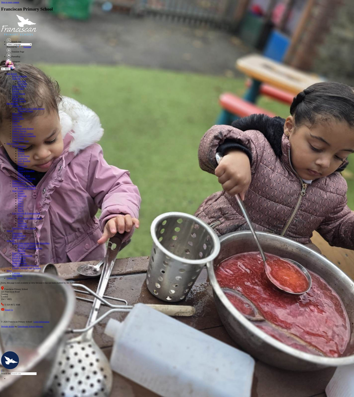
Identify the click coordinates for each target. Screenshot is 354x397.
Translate (27, 47)
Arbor (14, 123)
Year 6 (20, 211)
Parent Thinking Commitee (24, 136)
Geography (23, 166)
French (21, 163)
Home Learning (19, 183)
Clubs (20, 216)
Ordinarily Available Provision (25, 265)
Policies (15, 91)
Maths (20, 148)
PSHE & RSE (24, 176)
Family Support (19, 258)
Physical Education (26, 171)
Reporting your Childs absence (31, 108)
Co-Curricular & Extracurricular (26, 213)
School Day (17, 113)
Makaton (21, 251)
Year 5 (20, 208)
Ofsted (15, 96)
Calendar (16, 273)
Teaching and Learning (22, 181)
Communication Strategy (23, 128)
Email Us (9, 310)
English (21, 151)
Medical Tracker (19, 131)
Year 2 (20, 201)
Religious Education (26, 178)
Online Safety (18, 118)
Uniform (16, 121)
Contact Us (11, 278)
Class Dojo (17, 126)
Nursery (21, 193)
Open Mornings (19, 236)
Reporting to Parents (27, 188)
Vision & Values (19, 86)
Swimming (22, 226)
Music (20, 173)
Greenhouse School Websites (30, 326)
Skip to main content (10, 2)
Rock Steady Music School (29, 218)
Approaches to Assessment (24, 186)
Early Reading (24, 161)
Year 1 (20, 198)
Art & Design (24, 156)
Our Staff (16, 79)
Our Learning (13, 143)
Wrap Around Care (20, 141)
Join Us (10, 231)
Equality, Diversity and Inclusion (26, 268)
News (9, 270)
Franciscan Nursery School (24, 228)
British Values (18, 98)
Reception (22, 196)
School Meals (18, 138)
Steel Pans (22, 223)
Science (21, 153)
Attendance (17, 106)
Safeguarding (18, 89)
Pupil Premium (18, 253)
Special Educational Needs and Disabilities (31, 243)
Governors (22, 84)
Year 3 (20, 203)
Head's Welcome (19, 76)
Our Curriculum (19, 146)
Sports (20, 221)
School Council (19, 101)
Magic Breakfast (19, 263)
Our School (12, 74)
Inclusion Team (19, 260)
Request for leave (25, 111)
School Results (18, 93)
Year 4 (20, 206)
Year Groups (17, 191)
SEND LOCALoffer (27, 246)
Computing (23, 158)
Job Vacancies (18, 238)
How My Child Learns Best (30, 248)
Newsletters (17, 275)
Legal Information (41, 322)
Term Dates (17, 116)
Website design (7, 326)
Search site (6, 373)
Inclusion (11, 241)
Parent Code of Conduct (22, 133)
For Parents (12, 103)
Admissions (17, 233)
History (21, 168)
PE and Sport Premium (22, 256)
